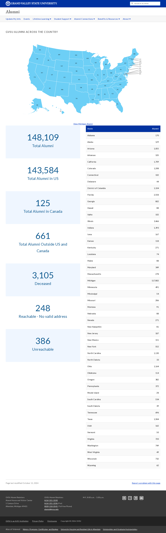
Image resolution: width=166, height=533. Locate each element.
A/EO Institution (17, 521)
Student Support (62, 19)
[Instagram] (130, 498)
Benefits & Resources (108, 19)
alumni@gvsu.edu (51, 509)
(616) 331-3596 (51, 503)
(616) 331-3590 (51, 500)
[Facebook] (124, 498)
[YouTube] (141, 498)
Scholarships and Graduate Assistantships (120, 529)
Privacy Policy (38, 521)
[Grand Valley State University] (31, 5)
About (126, 19)
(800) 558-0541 (51, 506)
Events (27, 19)
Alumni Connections (84, 19)
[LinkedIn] (136, 498)
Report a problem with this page (146, 483)
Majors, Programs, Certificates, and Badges (40, 529)
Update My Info (13, 19)
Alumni (13, 11)
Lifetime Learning (41, 19)
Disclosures (52, 521)
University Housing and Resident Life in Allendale (81, 529)
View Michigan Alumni (83, 124)
